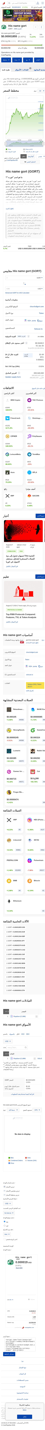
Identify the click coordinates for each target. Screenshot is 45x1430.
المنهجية (22, 1386)
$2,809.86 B (16, 7)
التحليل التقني (31, 162)
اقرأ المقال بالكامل (12, 566)
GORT (39, 278)
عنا (23, 1361)
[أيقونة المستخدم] (38, 3)
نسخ (40, 321)
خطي (23, 156)
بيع (27, 60)
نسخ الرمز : (6, 1336)
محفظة (5, 60)
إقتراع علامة (29, 691)
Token (41, 313)
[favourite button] (36, 27)
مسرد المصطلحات (22, 1380)
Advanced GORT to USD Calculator (17, 293)
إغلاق (24, 1416)
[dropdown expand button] (41, 27)
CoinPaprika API (12, 160)
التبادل (38, 60)
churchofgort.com (37, 306)
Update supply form (13, 377)
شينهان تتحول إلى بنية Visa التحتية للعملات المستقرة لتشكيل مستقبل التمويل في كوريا (20, 559)
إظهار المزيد (10, 208)
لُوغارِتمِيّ (31, 156)
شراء (15, 60)
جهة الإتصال (22, 1367)
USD (39, 289)
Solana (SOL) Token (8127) (34, 685)
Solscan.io (38, 329)
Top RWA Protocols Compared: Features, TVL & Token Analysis (21, 615)
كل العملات (22, 1374)
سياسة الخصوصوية (22, 1393)
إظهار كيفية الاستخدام (32, 642)
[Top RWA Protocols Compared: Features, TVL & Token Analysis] (23, 592)
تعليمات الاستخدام (22, 1399)
